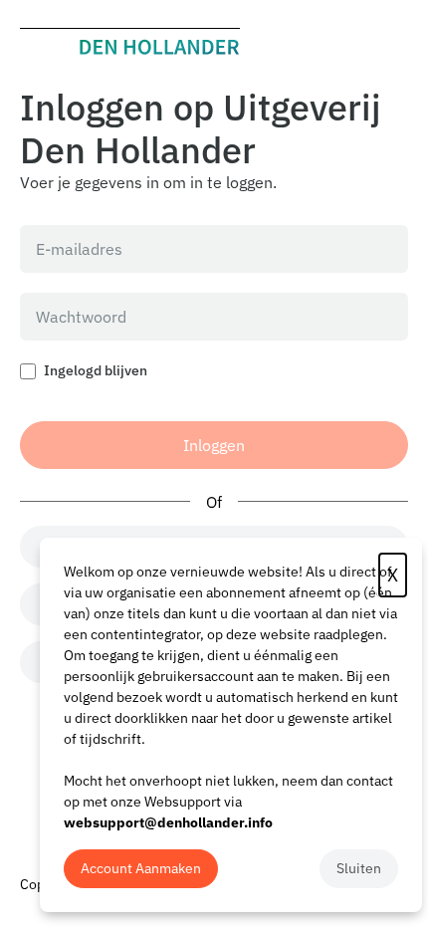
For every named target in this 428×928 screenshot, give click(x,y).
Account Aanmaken (141, 868)
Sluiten (358, 868)
